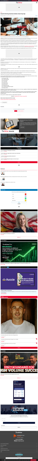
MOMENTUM (6, 0)
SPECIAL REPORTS (5, 267)
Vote (19, 202)
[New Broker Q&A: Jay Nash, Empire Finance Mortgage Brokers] (19, 316)
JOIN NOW (23, 399)
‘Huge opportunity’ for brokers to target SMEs (20, 96)
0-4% (13, 194)
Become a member (34, 0)
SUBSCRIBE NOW (19, 141)
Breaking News (4, 102)
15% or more (14, 200)
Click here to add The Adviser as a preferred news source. (8, 99)
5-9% (13, 196)
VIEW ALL (19, 162)
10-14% (13, 198)
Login (30, 0)
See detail (19, 203)
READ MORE (22, 127)
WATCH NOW (2, 234)
